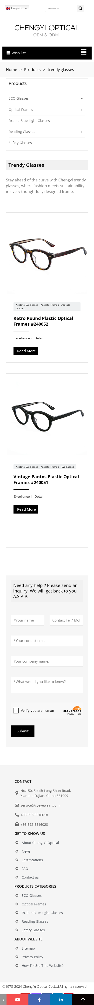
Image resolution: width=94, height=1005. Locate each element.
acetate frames (50, 304)
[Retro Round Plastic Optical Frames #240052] (47, 254)
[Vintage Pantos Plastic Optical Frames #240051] (47, 415)
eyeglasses (67, 466)
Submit (23, 731)
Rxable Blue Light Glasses (29, 120)
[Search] (80, 8)
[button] (67, 53)
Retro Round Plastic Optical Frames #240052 (43, 321)
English (15, 8)
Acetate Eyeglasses (27, 304)
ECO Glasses (19, 98)
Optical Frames (21, 109)
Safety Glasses (20, 142)
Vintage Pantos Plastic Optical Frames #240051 (46, 479)
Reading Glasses (22, 131)
